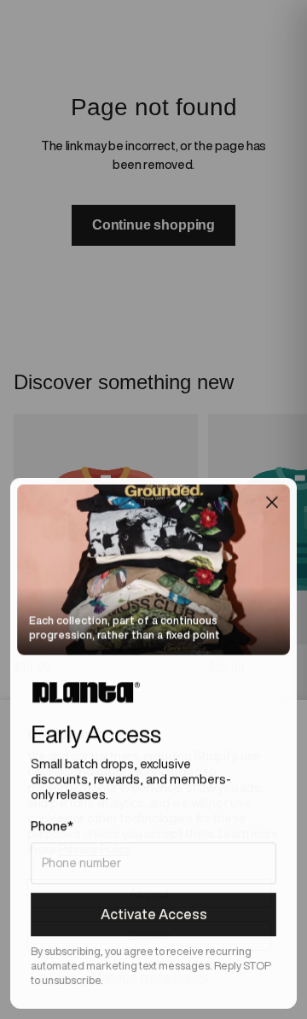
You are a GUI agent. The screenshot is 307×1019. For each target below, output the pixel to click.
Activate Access (154, 914)
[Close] (272, 502)
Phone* (52, 826)
